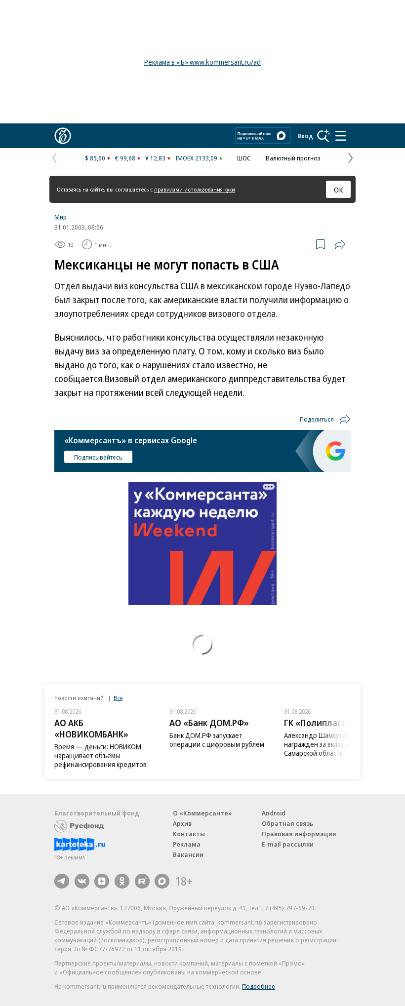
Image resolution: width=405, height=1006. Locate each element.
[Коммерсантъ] (62, 135)
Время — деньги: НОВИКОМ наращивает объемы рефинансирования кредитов (100, 755)
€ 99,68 (125, 158)
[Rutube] (142, 881)
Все (118, 697)
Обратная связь (287, 823)
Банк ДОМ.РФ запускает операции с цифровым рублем (216, 740)
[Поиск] (323, 135)
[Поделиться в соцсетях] (340, 244)
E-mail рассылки (288, 844)
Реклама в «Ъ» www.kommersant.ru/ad (202, 62)
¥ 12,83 (155, 158)
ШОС (244, 158)
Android (273, 813)
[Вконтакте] (82, 881)
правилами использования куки (194, 189)
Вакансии (188, 854)
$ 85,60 (95, 158)
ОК (338, 189)
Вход (305, 135)
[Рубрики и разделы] (340, 135)
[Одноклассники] (122, 881)
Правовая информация (299, 833)
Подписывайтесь (98, 457)
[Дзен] (101, 881)
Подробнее (258, 986)
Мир (60, 216)
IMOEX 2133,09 (196, 158)
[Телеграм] (61, 881)
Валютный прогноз (293, 158)
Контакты (189, 833)
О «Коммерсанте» (202, 813)
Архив (182, 823)
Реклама (187, 844)
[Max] (162, 881)
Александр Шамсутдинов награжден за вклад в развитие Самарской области (332, 744)
